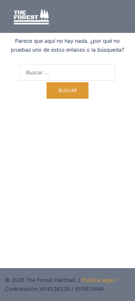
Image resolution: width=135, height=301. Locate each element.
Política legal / (99, 280)
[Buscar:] (67, 72)
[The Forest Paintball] (31, 16)
